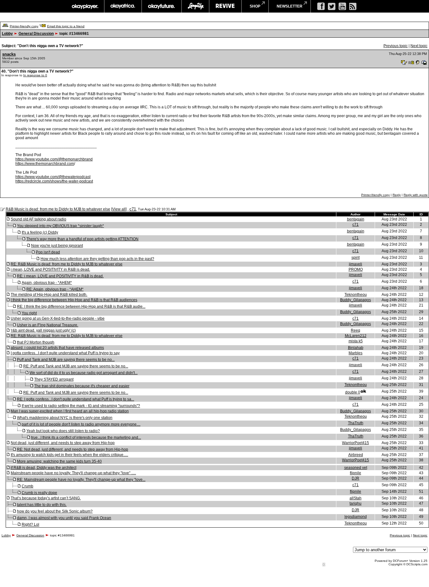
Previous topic (395, 46)
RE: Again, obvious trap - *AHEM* (55, 289)
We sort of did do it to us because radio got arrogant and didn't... (84, 373)
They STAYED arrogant (53, 379)
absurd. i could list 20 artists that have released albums (57, 347)
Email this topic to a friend (65, 26)
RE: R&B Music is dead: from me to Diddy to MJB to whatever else (66, 264)
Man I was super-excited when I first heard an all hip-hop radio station (70, 411)
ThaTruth (355, 423)
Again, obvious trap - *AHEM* (47, 282)
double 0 (352, 392)
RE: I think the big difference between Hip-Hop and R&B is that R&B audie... (81, 306)
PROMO (356, 269)
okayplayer (84, 6)
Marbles (355, 353)
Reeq (355, 330)
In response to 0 (35, 75)
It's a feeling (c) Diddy (40, 232)
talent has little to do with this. (42, 505)
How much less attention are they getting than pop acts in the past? (97, 259)
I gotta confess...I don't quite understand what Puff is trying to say (65, 353)
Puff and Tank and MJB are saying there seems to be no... (66, 359)
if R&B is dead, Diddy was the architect (43, 467)
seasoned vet (355, 467)
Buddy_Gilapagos (355, 300)
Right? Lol (30, 524)
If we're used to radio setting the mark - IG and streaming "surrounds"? (81, 406)
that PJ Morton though (35, 342)
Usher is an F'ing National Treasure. (47, 325)
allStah (355, 498)
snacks (9, 54)
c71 (132, 209)
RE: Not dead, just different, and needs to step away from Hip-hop (72, 449)
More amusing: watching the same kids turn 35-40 (59, 461)
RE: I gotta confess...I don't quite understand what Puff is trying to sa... (75, 399)
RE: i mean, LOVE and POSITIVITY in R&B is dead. (60, 276)
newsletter (289, 6)
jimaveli (355, 264)
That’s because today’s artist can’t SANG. (46, 498)
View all (119, 209)
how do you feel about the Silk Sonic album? (55, 511)
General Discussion (36, 33)
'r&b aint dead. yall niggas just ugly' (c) (43, 330)
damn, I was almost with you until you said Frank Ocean (64, 518)
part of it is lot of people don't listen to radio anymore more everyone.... (81, 424)
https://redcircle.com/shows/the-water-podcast (54, 181)
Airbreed (355, 455)
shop (255, 6)
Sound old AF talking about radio (38, 219)
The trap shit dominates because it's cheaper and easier (81, 386)
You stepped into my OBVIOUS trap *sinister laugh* (60, 226)
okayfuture (161, 6)
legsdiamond (356, 516)
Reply (397, 195)
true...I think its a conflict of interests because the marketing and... (86, 437)
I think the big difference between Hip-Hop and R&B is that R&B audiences (74, 300)
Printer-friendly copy (24, 26)
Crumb (27, 486)
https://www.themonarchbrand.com (44, 163)
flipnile (355, 473)
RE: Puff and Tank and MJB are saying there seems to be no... (75, 366)
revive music (225, 6)
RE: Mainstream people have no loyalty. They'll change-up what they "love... (81, 479)
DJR (355, 478)
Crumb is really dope (39, 493)
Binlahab (355, 347)
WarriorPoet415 (355, 443)
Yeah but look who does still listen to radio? (63, 431)
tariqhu (355, 503)
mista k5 (356, 341)
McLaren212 (356, 336)
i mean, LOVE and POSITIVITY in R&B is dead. (50, 269)
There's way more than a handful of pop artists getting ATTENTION (82, 239)
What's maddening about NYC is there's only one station (64, 418)
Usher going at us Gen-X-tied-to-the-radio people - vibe (58, 318)
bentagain (355, 219)
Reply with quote (416, 195)
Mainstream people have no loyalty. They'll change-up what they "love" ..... (73, 473)
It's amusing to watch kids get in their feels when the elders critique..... (69, 455)
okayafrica (123, 6)
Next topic (418, 46)
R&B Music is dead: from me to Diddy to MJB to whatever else (58, 209)
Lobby (7, 33)
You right (29, 313)
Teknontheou (356, 294)
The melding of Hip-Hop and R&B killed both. (49, 294)
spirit (355, 257)
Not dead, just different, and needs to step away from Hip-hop (63, 443)
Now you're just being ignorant (57, 245)
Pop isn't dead (48, 252)
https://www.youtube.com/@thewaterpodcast (52, 177)
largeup (195, 6)
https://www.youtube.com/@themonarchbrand (54, 159)
